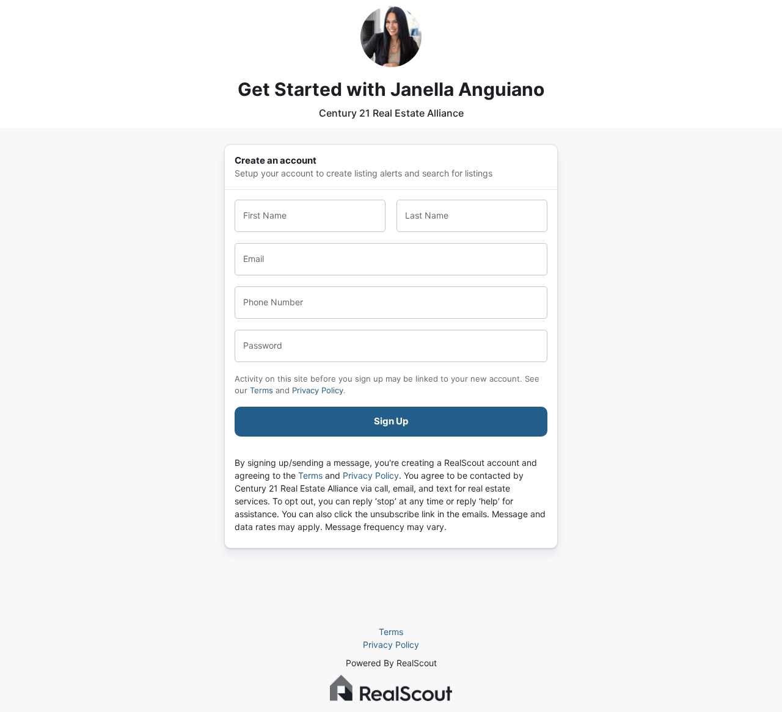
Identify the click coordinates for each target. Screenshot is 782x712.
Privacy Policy (317, 390)
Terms (261, 390)
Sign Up (391, 421)
